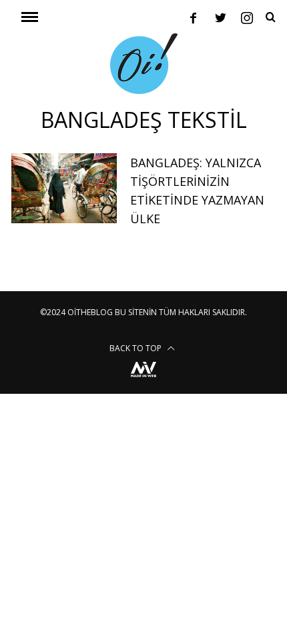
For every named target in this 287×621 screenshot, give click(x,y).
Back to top (136, 348)
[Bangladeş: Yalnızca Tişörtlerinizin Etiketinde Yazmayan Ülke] (64, 188)
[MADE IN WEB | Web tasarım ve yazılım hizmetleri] (143, 378)
